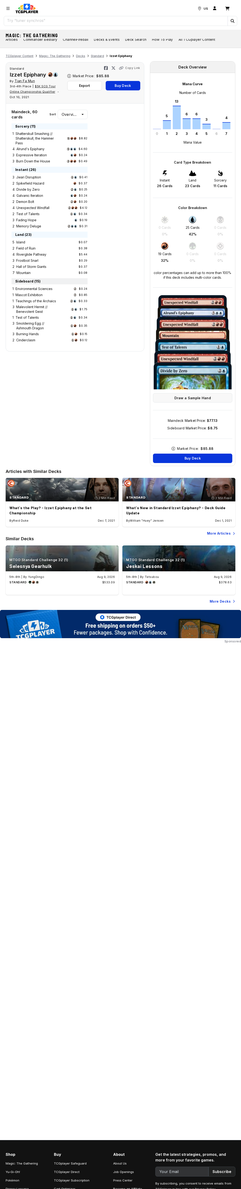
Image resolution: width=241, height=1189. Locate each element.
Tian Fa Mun (25, 81)
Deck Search (135, 39)
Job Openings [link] (123, 1172)
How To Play (162, 39)
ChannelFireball (75, 39)
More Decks (220, 601)
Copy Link (132, 68)
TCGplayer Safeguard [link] (70, 1163)
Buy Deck (123, 86)
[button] (232, 21)
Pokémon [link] (12, 1180)
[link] (27, 8)
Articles (12, 39)
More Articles (219, 533)
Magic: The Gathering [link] (22, 1163)
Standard (97, 56)
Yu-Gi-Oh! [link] (13, 1172)
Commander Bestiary (40, 39)
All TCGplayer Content (197, 39)
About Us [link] (120, 1163)
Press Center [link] (123, 1180)
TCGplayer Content (19, 56)
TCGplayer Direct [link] (67, 1172)
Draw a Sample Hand (192, 398)
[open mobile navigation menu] (8, 8)
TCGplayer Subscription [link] (71, 1180)
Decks (80, 56)
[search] (116, 20)
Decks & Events (107, 39)
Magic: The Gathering (32, 35)
